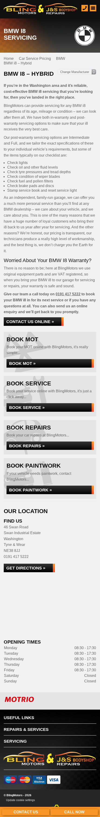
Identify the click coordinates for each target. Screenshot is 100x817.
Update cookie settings (20, 800)
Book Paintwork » (30, 489)
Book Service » (27, 407)
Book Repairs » (27, 445)
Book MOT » (22, 363)
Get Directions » (25, 568)
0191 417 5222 (68, 294)
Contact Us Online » (30, 321)
